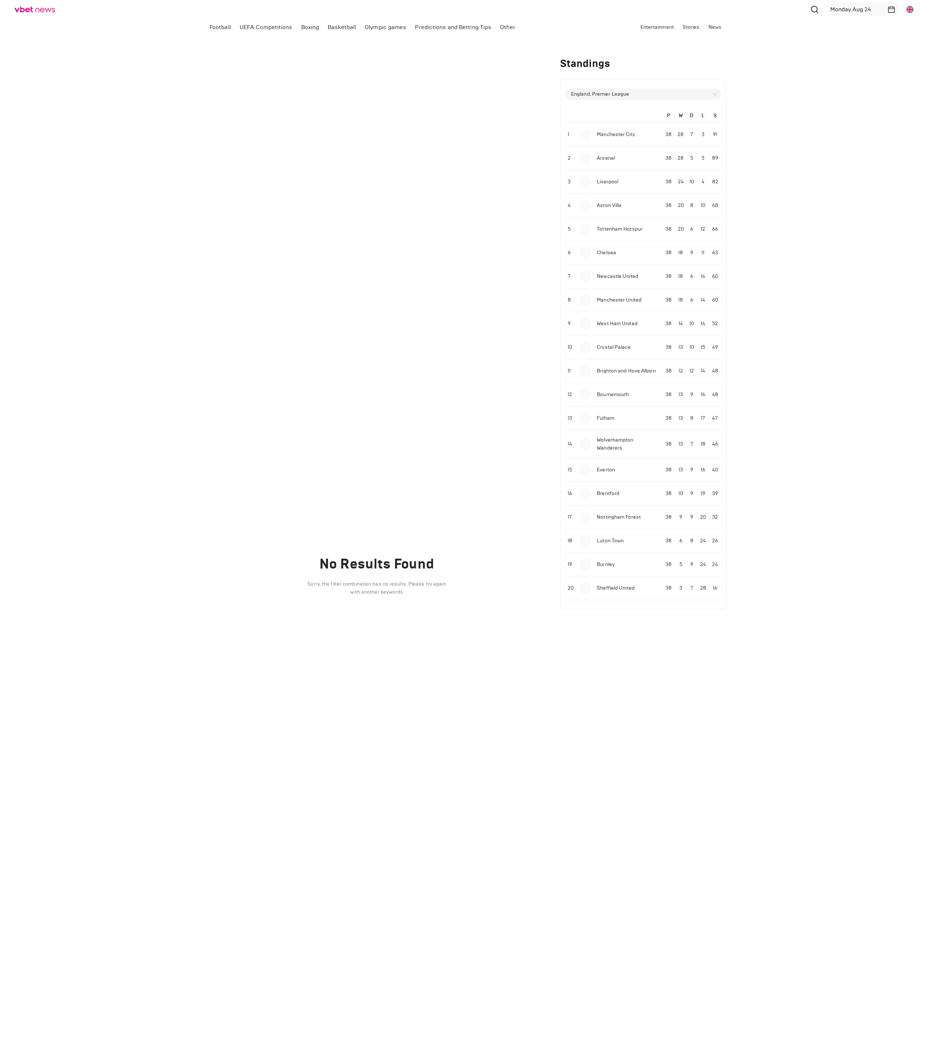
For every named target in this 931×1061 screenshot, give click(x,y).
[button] (891, 9)
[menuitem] (220, 27)
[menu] (391, 27)
